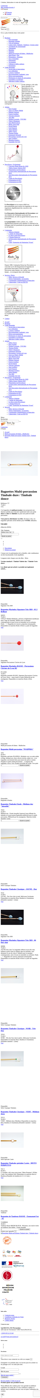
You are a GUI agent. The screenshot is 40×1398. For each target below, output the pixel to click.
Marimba (11, 50)
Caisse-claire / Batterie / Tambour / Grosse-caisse (23, 45)
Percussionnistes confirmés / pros (19, 74)
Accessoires (12, 62)
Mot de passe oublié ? (7, 1375)
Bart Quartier (13, 109)
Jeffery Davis (13, 131)
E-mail (3, 1368)
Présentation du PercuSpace (17, 170)
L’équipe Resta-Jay (14, 237)
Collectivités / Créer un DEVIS (18, 282)
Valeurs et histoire (14, 232)
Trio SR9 (11, 117)
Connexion (4, 1377)
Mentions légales (10, 1319)
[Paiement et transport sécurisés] (12, 1259)
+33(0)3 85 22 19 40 (7, 1333)
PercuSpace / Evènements (12, 377)
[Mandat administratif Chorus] (13, 1268)
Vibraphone (12, 48)
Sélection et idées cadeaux (17, 81)
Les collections (13, 71)
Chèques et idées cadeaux (16, 64)
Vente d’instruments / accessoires (19, 279)
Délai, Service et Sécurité (16, 277)
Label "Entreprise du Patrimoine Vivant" (21, 242)
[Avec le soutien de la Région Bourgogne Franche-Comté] (8, 1294)
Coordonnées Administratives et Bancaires (21, 280)
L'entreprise (8, 397)
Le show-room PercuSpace (17, 235)
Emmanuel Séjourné (15, 135)
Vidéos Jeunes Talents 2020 (17, 168)
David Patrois (13, 126)
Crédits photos (9, 1320)
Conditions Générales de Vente (14, 1317)
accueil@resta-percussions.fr (9, 1336)
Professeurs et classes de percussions (20, 78)
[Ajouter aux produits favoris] (1, 538)
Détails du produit (10, 550)
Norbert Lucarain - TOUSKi (17, 119)
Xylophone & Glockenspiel (17, 46)
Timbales (11, 52)
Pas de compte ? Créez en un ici (10, 1381)
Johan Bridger (13, 130)
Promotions (12, 66)
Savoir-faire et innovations (17, 69)
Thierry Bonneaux (14, 121)
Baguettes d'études (14, 41)
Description (8, 548)
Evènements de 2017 (15, 180)
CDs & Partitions (14, 43)
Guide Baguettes (10, 325)
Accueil (7, 322)
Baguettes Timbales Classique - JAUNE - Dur (19, 889)
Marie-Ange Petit (14, 124)
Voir (2, 627)
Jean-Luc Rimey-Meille (16, 110)
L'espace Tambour (14, 72)
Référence (4, 503)
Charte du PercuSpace (15, 178)
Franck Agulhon (14, 114)
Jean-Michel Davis (14, 123)
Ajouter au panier (6, 536)
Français (9, 12)
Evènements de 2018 (15, 182)
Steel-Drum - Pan (14, 55)
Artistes (7, 341)
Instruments (12, 60)
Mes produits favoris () (8, 7)
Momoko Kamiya (14, 140)
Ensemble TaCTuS (14, 142)
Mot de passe (5, 1371)
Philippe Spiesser (14, 112)
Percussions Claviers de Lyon (18, 136)
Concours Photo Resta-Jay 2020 (18, 166)
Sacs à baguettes (14, 59)
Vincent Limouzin (14, 116)
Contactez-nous (9, 1315)
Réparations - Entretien (16, 57)
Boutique (7, 323)
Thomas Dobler (13, 133)
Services (7, 407)
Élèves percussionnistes (16, 76)
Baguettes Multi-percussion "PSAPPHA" (17, 749)
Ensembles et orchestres (16, 79)
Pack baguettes (13, 39)
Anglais (8, 14)
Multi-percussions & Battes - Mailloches (21, 53)
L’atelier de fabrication (15, 234)
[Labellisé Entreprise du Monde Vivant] (7, 1281)
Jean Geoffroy (13, 138)
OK (2, 1394)
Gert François (13, 128)
